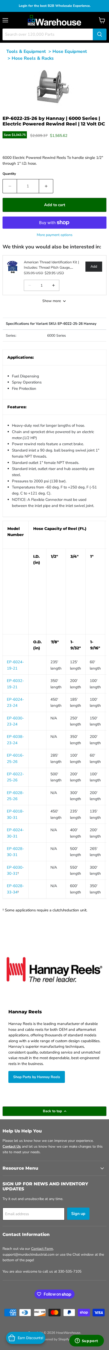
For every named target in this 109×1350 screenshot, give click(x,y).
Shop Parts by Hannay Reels (36, 1077)
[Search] (99, 34)
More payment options (54, 234)
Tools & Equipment (26, 51)
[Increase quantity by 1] (46, 186)
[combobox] (48, 34)
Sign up (78, 1213)
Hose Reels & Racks (33, 58)
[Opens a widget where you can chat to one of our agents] (86, 1341)
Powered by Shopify (54, 1339)
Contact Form (42, 1248)
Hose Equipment (69, 51)
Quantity (9, 174)
